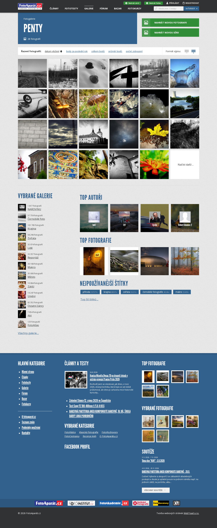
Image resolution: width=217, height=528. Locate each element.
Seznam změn (28, 422)
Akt (30, 315)
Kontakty (26, 433)
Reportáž (33, 257)
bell (94, 225)
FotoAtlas (33, 325)
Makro (32, 267)
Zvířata (32, 238)
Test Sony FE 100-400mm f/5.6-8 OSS (87, 406)
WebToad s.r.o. (191, 513)
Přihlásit (174, 3)
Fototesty (71, 8)
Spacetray (151, 272)
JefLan (119, 272)
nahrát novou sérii (166, 32)
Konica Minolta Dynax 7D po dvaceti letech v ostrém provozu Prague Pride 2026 (109, 377)
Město (31, 277)
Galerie (88, 8)
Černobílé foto (36, 219)
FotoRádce (70, 432)
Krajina (32, 228)
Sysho (154, 225)
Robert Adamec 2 (185, 225)
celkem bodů (98, 51)
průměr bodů (115, 51)
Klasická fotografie (88, 432)
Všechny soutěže (154, 490)
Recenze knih (89, 436)
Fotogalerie (29, 18)
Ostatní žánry (36, 306)
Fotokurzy (134, 8)
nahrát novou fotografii (170, 22)
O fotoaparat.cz (29, 417)
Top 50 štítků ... (89, 299)
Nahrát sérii (134, 3)
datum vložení (52, 51)
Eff (124, 225)
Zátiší (31, 286)
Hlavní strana (28, 372)
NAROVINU (34, 209)
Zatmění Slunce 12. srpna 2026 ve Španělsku (90, 400)
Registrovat (192, 3)
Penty (26, 85)
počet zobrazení (134, 51)
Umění (31, 296)
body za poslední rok (77, 51)
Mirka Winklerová (184, 272)
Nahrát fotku (155, 3)
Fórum (104, 8)
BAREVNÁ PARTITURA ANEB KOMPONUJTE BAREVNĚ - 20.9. (166, 472)
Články (54, 8)
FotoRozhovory (110, 432)
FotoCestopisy (71, 436)
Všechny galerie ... (28, 333)
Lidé (30, 248)
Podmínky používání (31, 427)
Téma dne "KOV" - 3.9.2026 (153, 461)
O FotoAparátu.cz (109, 436)
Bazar (118, 8)
